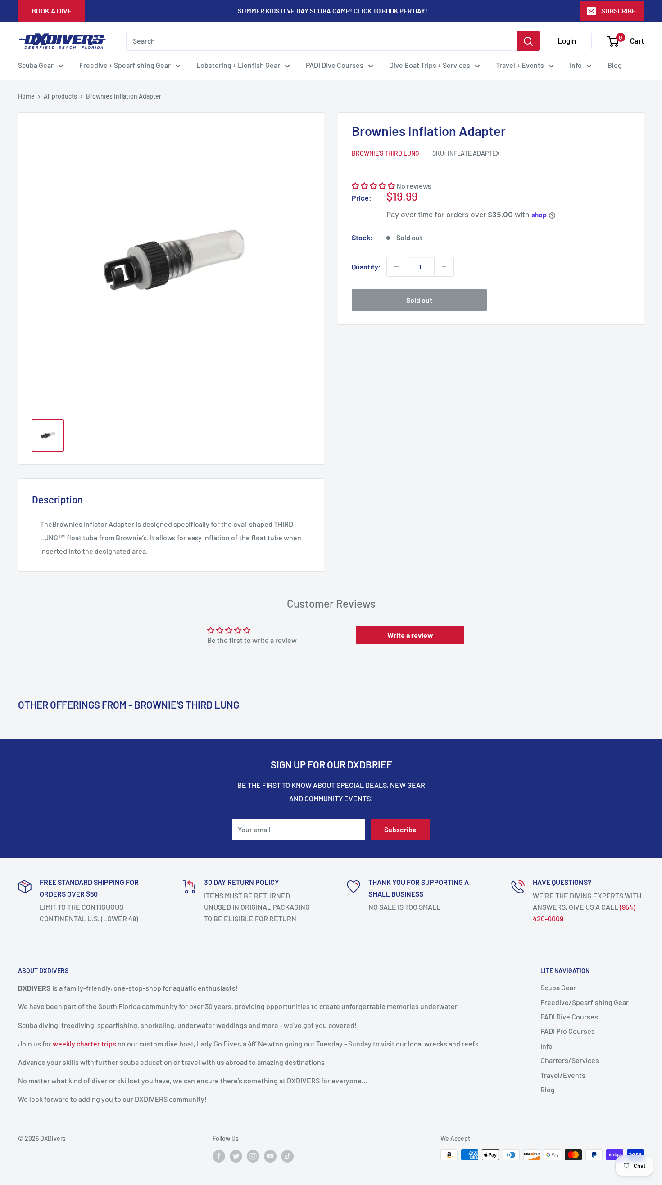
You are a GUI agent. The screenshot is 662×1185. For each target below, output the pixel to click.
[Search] (528, 41)
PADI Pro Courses (567, 1031)
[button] (373, 185)
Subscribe (400, 829)
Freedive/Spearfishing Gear (584, 1002)
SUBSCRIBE (618, 11)
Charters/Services (569, 1060)
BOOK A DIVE (52, 10)
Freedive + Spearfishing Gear (125, 65)
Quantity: (366, 266)
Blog (615, 65)
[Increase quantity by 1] (444, 266)
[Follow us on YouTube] (270, 1155)
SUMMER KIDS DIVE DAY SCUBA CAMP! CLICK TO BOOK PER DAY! (332, 11)
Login (567, 40)
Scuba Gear (36, 65)
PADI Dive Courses (334, 65)
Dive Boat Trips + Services (429, 65)
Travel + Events (520, 65)
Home (26, 96)
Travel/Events (562, 1075)
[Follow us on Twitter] (236, 1155)
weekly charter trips (84, 1043)
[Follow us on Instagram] (253, 1155)
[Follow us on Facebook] (219, 1155)
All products (60, 96)
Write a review (410, 635)
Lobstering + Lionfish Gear (238, 65)
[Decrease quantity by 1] (396, 266)
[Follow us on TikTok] (287, 1155)
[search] (321, 41)
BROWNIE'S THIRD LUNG (385, 153)
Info (576, 65)
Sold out (419, 300)
